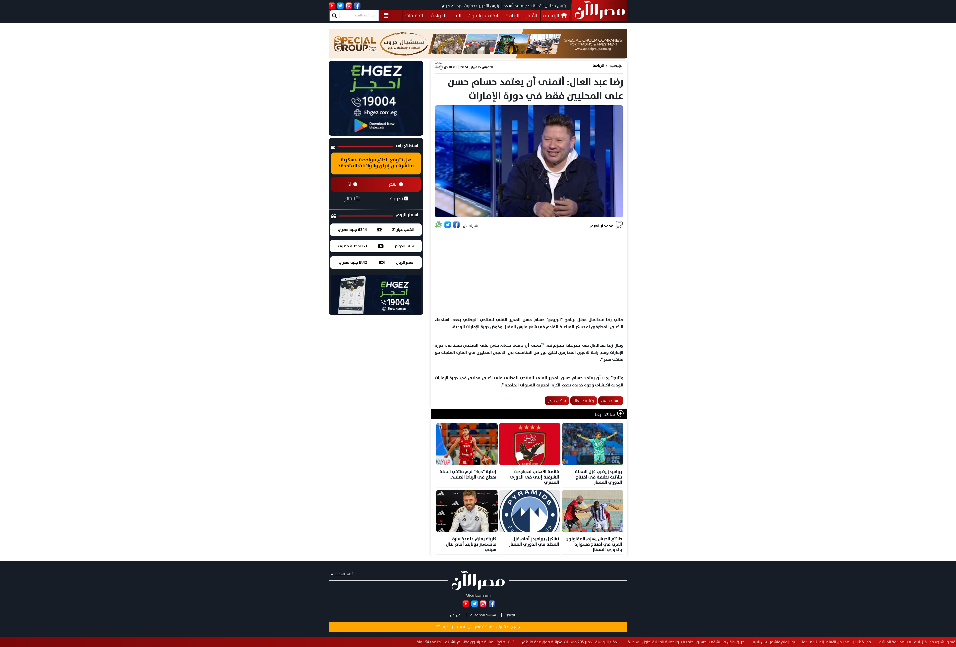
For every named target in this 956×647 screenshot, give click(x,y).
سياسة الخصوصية (483, 615)
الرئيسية (616, 65)
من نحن (455, 615)
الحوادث (438, 15)
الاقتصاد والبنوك (483, 15)
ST (438, 626)
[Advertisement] (529, 275)
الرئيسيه (551, 15)
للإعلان (510, 615)
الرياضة (512, 15)
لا (349, 184)
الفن (457, 15)
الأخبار (531, 15)
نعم (393, 184)
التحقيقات (414, 15)
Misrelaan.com (478, 595)
